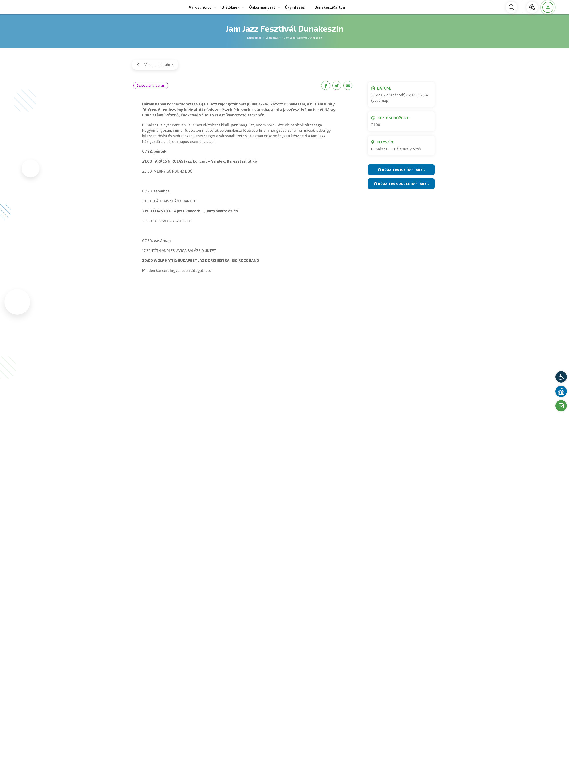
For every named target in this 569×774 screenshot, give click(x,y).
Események (273, 37)
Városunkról (200, 7)
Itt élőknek (229, 7)
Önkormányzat (262, 7)
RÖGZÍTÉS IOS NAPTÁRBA (403, 169)
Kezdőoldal (254, 37)
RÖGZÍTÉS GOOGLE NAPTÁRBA (403, 183)
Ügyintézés (295, 7)
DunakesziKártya (330, 7)
